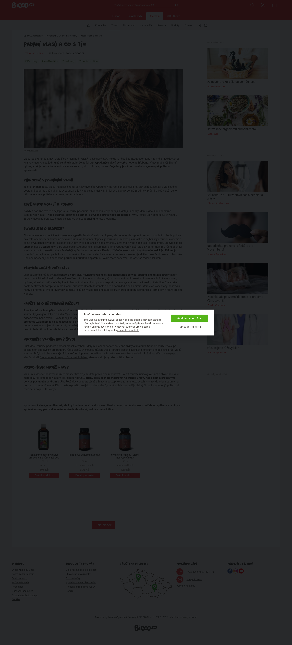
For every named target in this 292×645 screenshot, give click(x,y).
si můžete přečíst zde (128, 330)
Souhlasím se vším (189, 318)
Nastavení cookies (189, 326)
